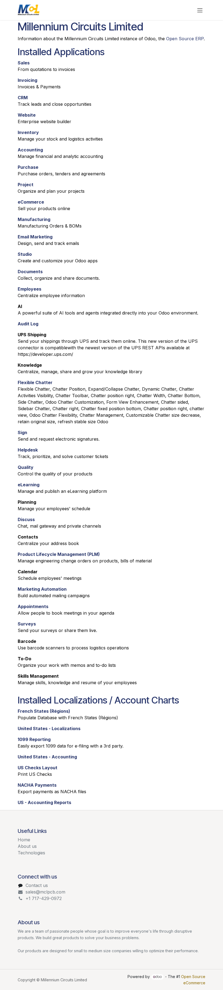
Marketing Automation (42, 589)
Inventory (28, 132)
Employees (29, 289)
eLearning (28, 484)
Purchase (28, 167)
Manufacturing (34, 219)
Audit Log (28, 323)
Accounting (30, 149)
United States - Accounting (47, 756)
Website (27, 115)
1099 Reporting (34, 739)
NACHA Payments (37, 785)
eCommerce (31, 202)
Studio (25, 254)
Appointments (33, 606)
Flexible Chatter (35, 382)
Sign (22, 432)
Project (25, 184)
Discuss (26, 519)
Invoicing (27, 80)
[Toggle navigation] (199, 10)
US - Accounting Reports (44, 802)
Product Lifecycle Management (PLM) (59, 554)
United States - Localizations (49, 728)
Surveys (27, 624)
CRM (23, 97)
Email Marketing (35, 236)
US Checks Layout (37, 767)
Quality (25, 467)
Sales (24, 63)
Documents (30, 271)
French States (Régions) (44, 711)
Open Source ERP (185, 38)
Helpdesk (28, 450)
